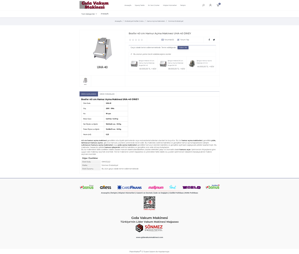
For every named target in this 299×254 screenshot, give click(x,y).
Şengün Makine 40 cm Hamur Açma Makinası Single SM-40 (146, 63)
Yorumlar (169, 40)
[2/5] (132, 39)
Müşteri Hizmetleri (127, 193)
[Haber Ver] (183, 47)
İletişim (114, 193)
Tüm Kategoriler (88, 14)
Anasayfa (105, 193)
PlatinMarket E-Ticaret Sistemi (142, 252)
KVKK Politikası (191, 193)
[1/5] (130, 39)
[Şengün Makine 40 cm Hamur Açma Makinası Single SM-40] (134, 64)
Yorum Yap (184, 40)
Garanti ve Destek (144, 193)
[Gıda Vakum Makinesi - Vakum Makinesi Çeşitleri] (94, 8)
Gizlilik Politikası (176, 193)
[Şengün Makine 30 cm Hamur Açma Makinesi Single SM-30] (163, 64)
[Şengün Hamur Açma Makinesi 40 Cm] (192, 64)
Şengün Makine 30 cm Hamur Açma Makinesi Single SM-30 (175, 63)
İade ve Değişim (161, 193)
